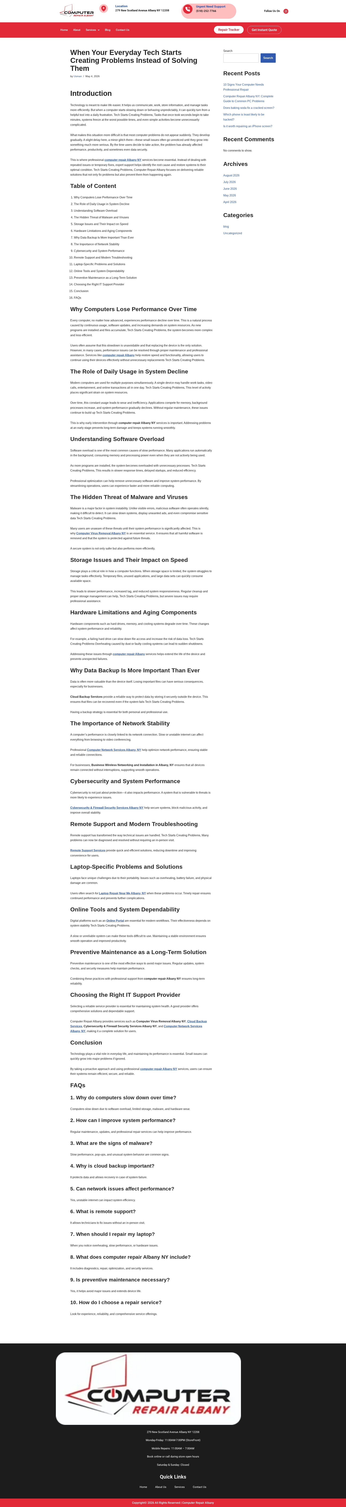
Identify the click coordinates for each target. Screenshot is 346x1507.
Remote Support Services (87, 850)
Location (121, 6)
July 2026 (229, 182)
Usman (78, 76)
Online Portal (115, 920)
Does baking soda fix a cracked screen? (248, 107)
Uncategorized (232, 233)
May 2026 (229, 195)
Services (91, 30)
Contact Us (122, 30)
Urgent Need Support (210, 6)
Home (64, 30)
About (76, 30)
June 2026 (230, 188)
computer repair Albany (119, 355)
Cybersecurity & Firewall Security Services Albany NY (106, 807)
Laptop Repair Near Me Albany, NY (122, 893)
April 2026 (229, 202)
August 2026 (231, 175)
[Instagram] (285, 11)
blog (226, 226)
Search (227, 50)
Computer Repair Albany (198, 1502)
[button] (92, 30)
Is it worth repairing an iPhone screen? (247, 126)
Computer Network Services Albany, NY (114, 749)
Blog (107, 30)
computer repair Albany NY (123, 159)
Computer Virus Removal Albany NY (101, 533)
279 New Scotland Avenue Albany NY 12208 (142, 10)
